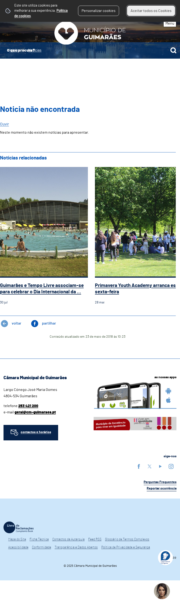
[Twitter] (149, 466)
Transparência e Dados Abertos (76, 547)
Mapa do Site (17, 539)
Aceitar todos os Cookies (151, 11)
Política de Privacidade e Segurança (125, 547)
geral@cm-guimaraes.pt (35, 412)
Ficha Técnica (39, 539)
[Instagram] (171, 466)
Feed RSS (94, 539)
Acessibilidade (18, 547)
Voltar (16, 323)
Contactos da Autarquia (68, 539)
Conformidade (41, 547)
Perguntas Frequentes (160, 482)
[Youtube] (160, 466)
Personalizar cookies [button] (99, 11)
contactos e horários (36, 432)
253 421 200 (28, 406)
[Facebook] (138, 466)
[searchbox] (90, 50)
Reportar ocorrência (161, 488)
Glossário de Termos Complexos (127, 539)
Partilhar (49, 323)
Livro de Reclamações (19, 527)
